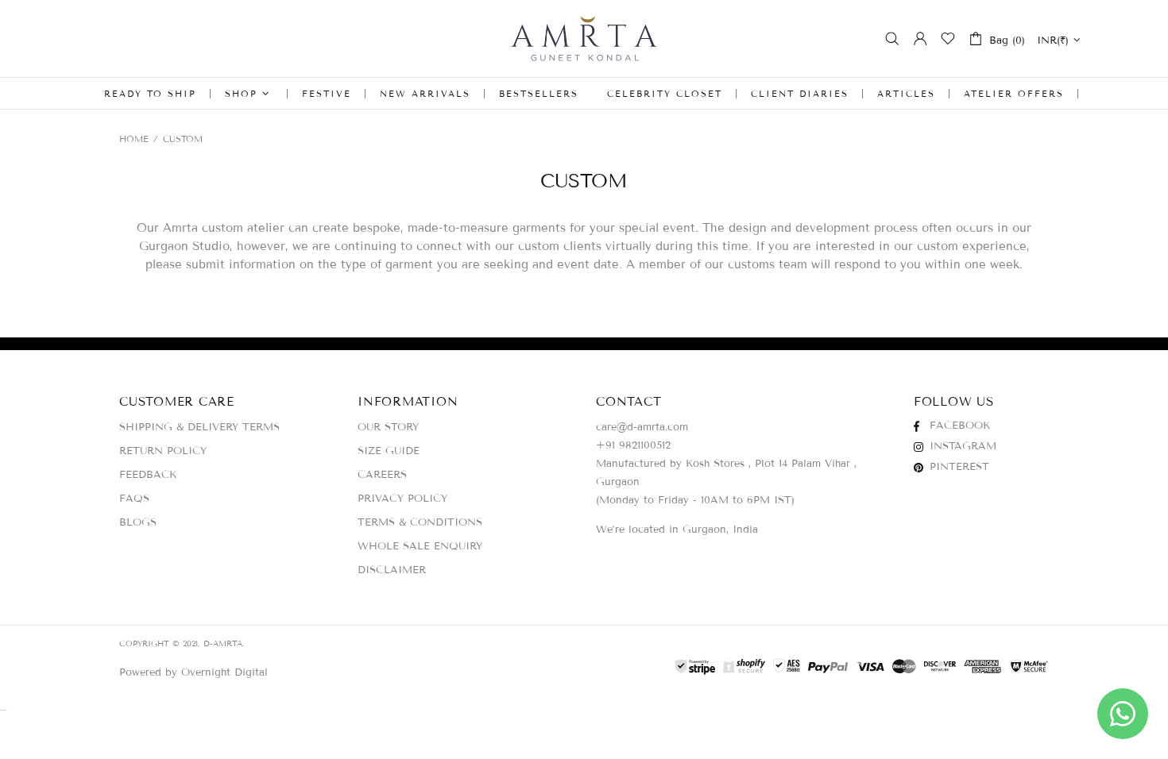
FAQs (134, 498)
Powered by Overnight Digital (193, 672)
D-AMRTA (584, 38)
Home (134, 138)
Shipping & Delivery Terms (199, 427)
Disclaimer (392, 570)
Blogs (138, 522)
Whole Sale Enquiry (420, 546)
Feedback (147, 474)
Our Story (388, 427)
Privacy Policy (402, 498)
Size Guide (389, 451)
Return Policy (163, 451)
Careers (382, 474)
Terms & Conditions (420, 522)
